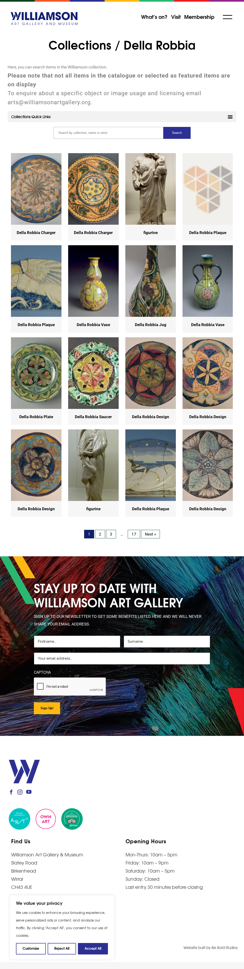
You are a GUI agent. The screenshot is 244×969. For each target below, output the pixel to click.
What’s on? (154, 16)
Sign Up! (47, 708)
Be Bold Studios (225, 947)
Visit (176, 16)
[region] (62, 927)
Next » (150, 534)
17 (134, 534)
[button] (122, 116)
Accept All (93, 948)
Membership (199, 16)
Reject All (61, 948)
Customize (31, 948)
